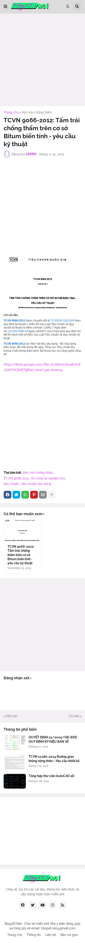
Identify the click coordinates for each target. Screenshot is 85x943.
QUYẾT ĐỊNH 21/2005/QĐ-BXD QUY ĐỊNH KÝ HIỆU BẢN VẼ (53, 739)
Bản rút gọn (69, 935)
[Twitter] (16, 495)
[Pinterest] (34, 495)
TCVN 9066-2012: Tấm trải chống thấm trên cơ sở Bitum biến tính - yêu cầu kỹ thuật (20, 555)
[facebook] (23, 905)
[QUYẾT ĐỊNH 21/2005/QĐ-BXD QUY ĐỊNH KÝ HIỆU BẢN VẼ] (15, 742)
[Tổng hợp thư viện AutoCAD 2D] (15, 781)
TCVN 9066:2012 (14, 320)
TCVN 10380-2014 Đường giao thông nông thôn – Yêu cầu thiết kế (54, 758)
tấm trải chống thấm (37, 112)
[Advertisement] (42, 59)
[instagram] (52, 905)
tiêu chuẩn (11, 484)
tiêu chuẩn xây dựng (36, 484)
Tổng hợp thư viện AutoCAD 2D (51, 776)
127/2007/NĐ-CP (18, 331)
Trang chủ (11, 112)
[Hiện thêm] (52, 495)
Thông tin (34, 935)
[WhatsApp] (25, 495)
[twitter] (32, 905)
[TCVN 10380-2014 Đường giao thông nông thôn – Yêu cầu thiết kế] (15, 762)
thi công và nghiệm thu (48, 478)
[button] (5, 6)
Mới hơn (11, 716)
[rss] (62, 905)
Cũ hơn (74, 716)
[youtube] (42, 905)
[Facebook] (7, 495)
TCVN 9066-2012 (16, 478)
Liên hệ (50, 935)
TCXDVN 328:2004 (63, 320)
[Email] (43, 495)
